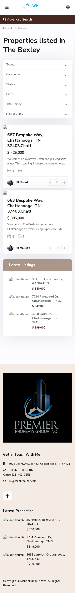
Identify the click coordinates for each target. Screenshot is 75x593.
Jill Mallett (23, 182)
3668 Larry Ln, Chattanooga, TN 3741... (45, 318)
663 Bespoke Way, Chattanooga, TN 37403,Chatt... (25, 206)
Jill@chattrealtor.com (22, 481)
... (65, 164)
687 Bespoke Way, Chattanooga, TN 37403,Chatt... (25, 140)
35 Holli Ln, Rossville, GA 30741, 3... (47, 281)
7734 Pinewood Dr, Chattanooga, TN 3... (47, 299)
